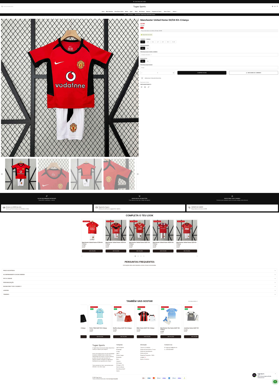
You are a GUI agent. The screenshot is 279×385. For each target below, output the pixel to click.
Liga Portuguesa (120, 347)
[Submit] (2, 6)
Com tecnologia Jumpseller (112, 378)
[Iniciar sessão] (275, 6)
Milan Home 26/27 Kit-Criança (121, 328)
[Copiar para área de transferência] (148, 87)
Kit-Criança (130, 14)
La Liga (118, 351)
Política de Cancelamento (146, 351)
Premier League (120, 355)
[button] (131, 11)
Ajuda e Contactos (144, 359)
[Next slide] (137, 174)
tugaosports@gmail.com (171, 347)
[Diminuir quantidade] (141, 73)
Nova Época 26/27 (120, 369)
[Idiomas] (273, 6)
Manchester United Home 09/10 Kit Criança (116, 243)
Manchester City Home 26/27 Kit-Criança (145, 328)
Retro (117, 359)
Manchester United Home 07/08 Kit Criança (92, 243)
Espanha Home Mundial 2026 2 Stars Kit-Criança (192, 328)
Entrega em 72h (120, 365)
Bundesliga (118, 349)
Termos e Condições (145, 347)
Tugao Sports (139, 6)
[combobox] (9, 6)
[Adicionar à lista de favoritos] (101, 228)
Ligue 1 (118, 353)
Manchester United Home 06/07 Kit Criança (139, 243)
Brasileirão (118, 357)
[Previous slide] (2, 174)
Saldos (118, 371)
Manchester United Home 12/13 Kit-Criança (186, 243)
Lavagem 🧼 (143, 357)
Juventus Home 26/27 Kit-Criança (169, 328)
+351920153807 (170, 349)
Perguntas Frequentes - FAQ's (147, 355)
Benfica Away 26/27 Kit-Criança (97, 328)
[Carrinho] (277, 6)
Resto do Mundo (120, 367)
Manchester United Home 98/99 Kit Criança (163, 243)
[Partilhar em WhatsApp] (145, 87)
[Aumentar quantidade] (173, 73)
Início (125, 14)
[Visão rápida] (101, 231)
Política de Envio (144, 353)
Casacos (118, 361)
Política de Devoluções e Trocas (148, 349)
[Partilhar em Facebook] (141, 87)
